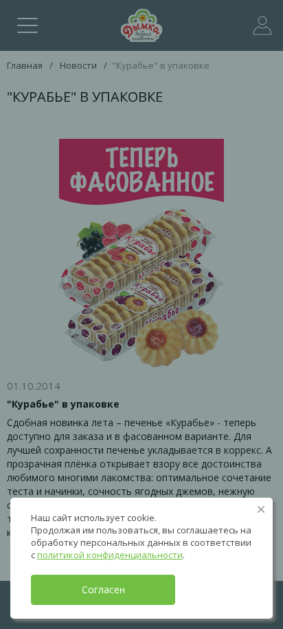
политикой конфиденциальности (110, 555)
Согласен (103, 589)
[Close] (261, 509)
